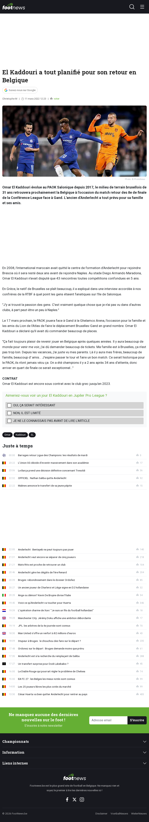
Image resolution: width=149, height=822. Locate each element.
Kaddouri (21, 434)
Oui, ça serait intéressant (34, 405)
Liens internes (15, 763)
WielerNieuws (139, 813)
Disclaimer (101, 813)
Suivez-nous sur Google (22, 90)
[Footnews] (74, 777)
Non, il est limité (27, 413)
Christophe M (9, 98)
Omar (7, 434)
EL (32, 434)
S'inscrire (137, 720)
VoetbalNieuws (119, 813)
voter (56, 98)
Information (13, 752)
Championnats (15, 741)
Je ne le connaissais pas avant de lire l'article (51, 421)
